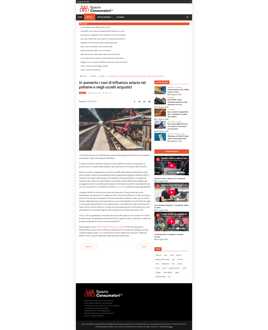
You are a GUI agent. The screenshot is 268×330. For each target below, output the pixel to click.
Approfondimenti (104, 17)
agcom (178, 255)
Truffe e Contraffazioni (176, 134)
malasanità (165, 264)
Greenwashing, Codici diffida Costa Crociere (95, 27)
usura (157, 268)
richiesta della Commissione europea (110, 227)
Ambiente (171, 213)
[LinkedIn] (149, 101)
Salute (82, 93)
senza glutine (167, 272)
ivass (165, 255)
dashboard (121, 187)
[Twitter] (139, 101)
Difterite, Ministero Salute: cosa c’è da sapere (96, 50)
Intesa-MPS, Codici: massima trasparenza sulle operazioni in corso (103, 31)
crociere (180, 259)
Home (80, 17)
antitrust (158, 255)
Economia (171, 97)
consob (179, 264)
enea (157, 264)
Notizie (89, 17)
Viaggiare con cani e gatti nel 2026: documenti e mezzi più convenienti (104, 62)
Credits (170, 327)
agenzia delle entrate (163, 259)
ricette (184, 268)
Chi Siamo (120, 17)
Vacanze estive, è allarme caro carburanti (169, 178)
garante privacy (174, 268)
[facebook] (190, 2)
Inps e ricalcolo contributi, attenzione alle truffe (96, 47)
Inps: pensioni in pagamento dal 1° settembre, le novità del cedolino (103, 35)
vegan (177, 272)
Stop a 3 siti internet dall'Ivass (90, 70)
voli (169, 277)
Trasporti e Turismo (175, 87)
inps (173, 264)
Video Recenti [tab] (172, 151)
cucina (164, 268)
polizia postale (160, 277)
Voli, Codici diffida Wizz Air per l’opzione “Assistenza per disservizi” (103, 39)
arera (172, 255)
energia (158, 272)
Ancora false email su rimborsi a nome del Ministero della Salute (102, 58)
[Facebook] (134, 101)
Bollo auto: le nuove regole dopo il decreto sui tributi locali (100, 54)
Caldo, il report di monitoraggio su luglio (94, 66)
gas (173, 259)
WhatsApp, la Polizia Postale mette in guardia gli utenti (99, 43)
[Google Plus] (144, 101)
